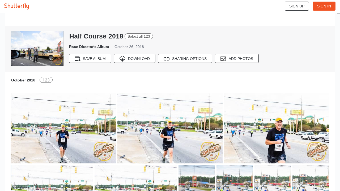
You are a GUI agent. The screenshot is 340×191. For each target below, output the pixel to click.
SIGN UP (296, 6)
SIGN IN (324, 6)
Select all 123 (139, 36)
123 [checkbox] (46, 80)
